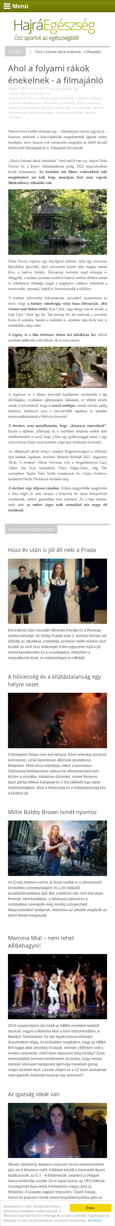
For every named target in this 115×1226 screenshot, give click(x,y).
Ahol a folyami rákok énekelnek (51, 98)
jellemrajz (94, 103)
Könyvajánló (30, 107)
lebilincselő (63, 107)
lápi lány (47, 107)
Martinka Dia (69, 89)
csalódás (15, 103)
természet (47, 112)
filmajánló (51, 103)
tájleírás (33, 112)
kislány (14, 107)
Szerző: (54, 89)
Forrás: (14, 93)
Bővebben (95, 1220)
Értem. (90, 1207)
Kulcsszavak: (18, 98)
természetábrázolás (69, 112)
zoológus (15, 117)
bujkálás (96, 98)
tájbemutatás (17, 112)
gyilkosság (67, 103)
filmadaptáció (32, 103)
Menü (20, 6)
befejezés (82, 98)
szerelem (98, 107)
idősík (81, 103)
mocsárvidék (81, 107)
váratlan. (90, 112)
